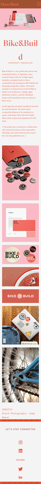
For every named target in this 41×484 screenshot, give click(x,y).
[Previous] (5, 276)
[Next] (35, 276)
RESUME (20, 460)
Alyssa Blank (9, 4)
